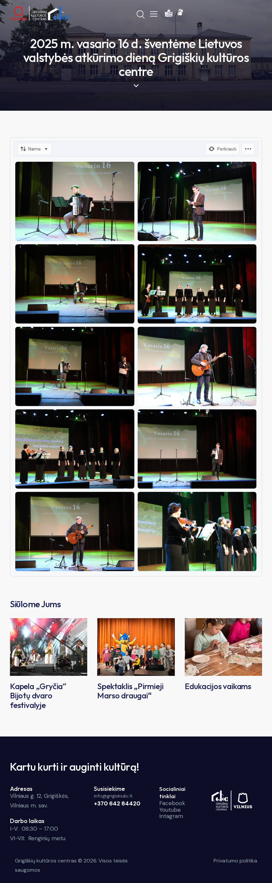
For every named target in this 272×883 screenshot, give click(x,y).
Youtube (170, 809)
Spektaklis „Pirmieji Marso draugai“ (130, 691)
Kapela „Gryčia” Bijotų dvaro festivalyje (38, 695)
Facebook (172, 803)
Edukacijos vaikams (218, 686)
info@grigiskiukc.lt (113, 796)
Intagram (171, 816)
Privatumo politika (235, 860)
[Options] (248, 149)
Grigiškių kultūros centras (46, 860)
